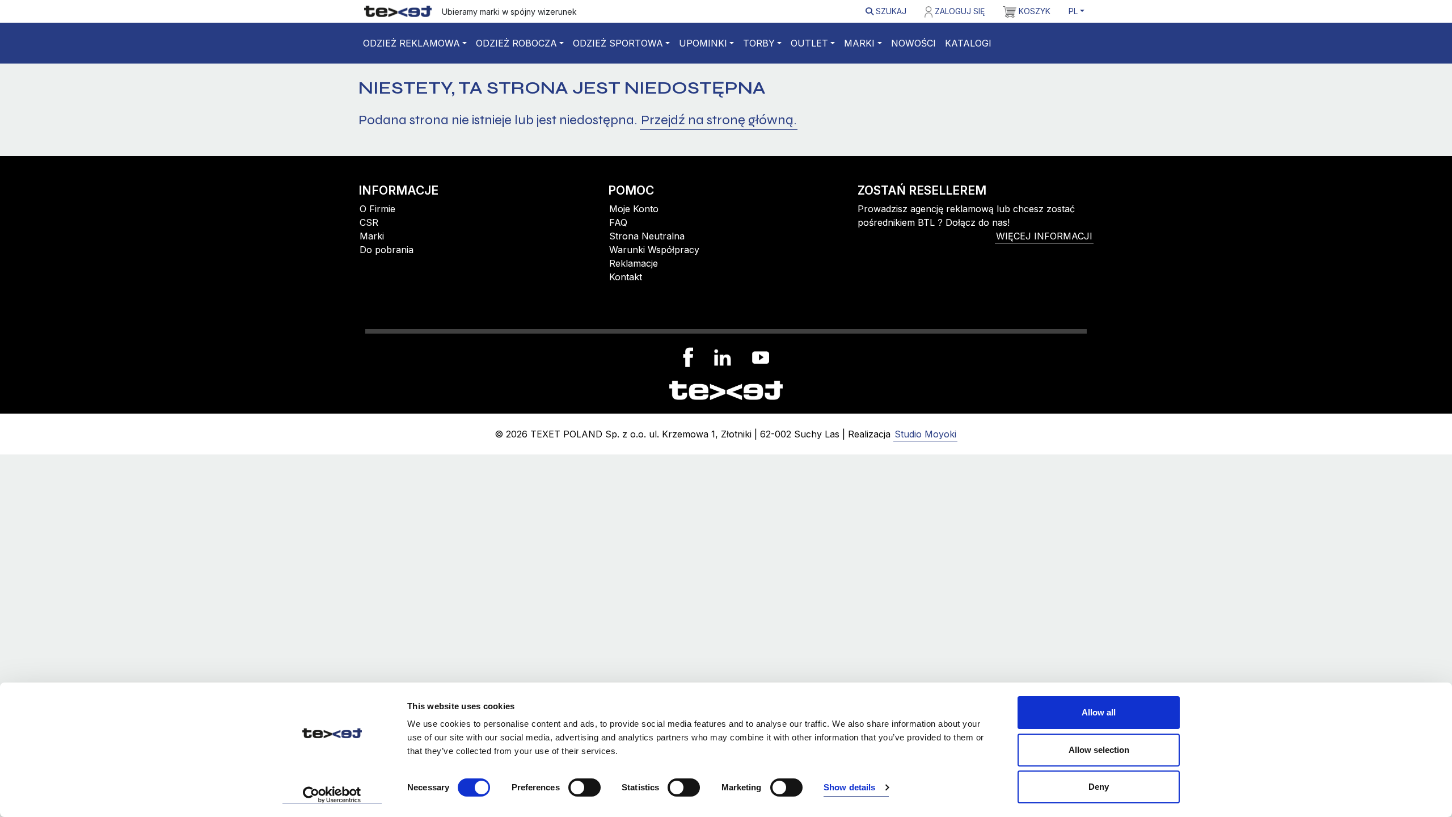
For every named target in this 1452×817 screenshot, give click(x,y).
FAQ (618, 222)
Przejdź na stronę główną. (718, 120)
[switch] (584, 787)
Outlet (809, 43)
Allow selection (1099, 750)
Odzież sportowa (618, 43)
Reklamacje (633, 263)
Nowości (913, 43)
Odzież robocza (516, 43)
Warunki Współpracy (654, 249)
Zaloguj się (958, 11)
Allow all (1099, 712)
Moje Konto (634, 208)
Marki (859, 43)
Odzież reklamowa (411, 43)
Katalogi (968, 43)
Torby (759, 43)
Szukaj (889, 11)
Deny (1098, 786)
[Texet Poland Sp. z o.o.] (726, 389)
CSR (369, 222)
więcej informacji (1044, 236)
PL (1073, 11)
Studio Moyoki (925, 434)
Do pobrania (386, 249)
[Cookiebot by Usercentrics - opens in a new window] (332, 794)
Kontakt (625, 277)
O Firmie (377, 208)
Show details (849, 787)
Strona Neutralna (647, 236)
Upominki (703, 43)
